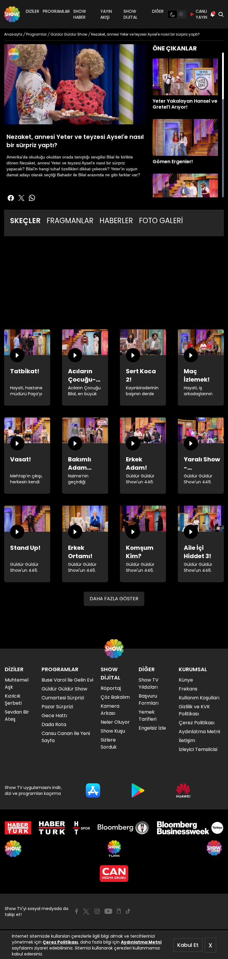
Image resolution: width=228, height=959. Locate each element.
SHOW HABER (79, 14)
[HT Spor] (81, 827)
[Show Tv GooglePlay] (138, 790)
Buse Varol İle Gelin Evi (67, 680)
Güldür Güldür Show (64, 688)
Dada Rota (54, 724)
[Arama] (221, 14)
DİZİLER (32, 11)
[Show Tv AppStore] (93, 790)
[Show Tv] (12, 14)
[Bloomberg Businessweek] (190, 827)
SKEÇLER (25, 221)
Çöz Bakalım (115, 697)
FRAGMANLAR (70, 221)
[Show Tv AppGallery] (183, 790)
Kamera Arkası (110, 710)
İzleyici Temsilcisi (198, 749)
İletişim (187, 740)
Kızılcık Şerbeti (13, 699)
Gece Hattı (54, 715)
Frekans (188, 688)
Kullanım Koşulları (199, 697)
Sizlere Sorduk (109, 743)
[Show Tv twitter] (21, 198)
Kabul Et (188, 945)
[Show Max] (215, 848)
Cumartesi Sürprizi (63, 697)
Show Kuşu (113, 731)
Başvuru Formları (149, 699)
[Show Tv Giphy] (119, 911)
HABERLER (116, 221)
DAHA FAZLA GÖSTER (114, 598)
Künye (186, 680)
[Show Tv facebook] (11, 197)
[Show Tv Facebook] (76, 911)
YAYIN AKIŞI (106, 14)
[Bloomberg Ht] (123, 827)
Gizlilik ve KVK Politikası (194, 710)
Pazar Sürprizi (57, 706)
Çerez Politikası (60, 942)
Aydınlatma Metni (141, 942)
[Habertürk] (18, 827)
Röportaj (111, 688)
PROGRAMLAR (56, 11)
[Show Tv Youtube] (108, 911)
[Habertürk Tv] (52, 827)
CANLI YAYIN (201, 14)
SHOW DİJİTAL (130, 14)
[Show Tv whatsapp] (32, 197)
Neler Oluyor (115, 722)
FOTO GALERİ (161, 221)
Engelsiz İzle (152, 728)
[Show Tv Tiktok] (128, 911)
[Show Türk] (114, 848)
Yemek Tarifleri (147, 716)
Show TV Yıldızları (149, 683)
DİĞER (158, 11)
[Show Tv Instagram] (97, 911)
